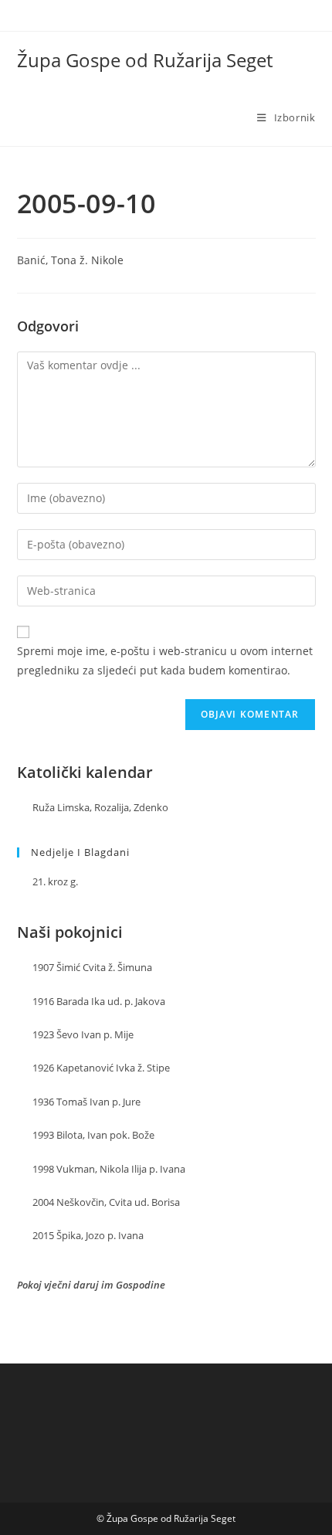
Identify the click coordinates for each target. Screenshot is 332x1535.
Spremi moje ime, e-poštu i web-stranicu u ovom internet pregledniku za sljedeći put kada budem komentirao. (165, 661)
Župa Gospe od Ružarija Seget (145, 60)
